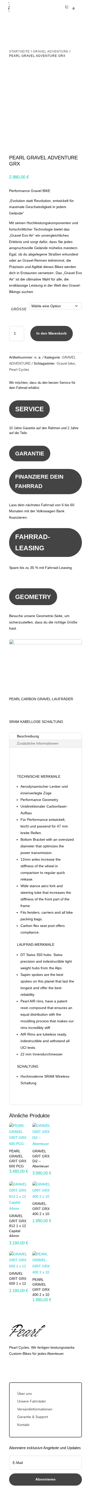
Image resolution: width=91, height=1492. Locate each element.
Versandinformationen (34, 1409)
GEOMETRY (33, 596)
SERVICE (29, 409)
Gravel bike (66, 363)
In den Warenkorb (51, 333)
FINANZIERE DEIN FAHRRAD (39, 481)
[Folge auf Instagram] (33, 1369)
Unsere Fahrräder (31, 1401)
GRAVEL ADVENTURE (51, 51)
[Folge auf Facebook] (13, 1369)
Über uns (24, 1394)
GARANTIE (29, 453)
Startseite (19, 51)
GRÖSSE (19, 309)
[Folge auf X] (23, 1369)
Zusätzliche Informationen (37, 743)
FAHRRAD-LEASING (32, 542)
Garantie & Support (32, 1417)
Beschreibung (28, 736)
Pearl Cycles (19, 369)
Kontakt (23, 1425)
